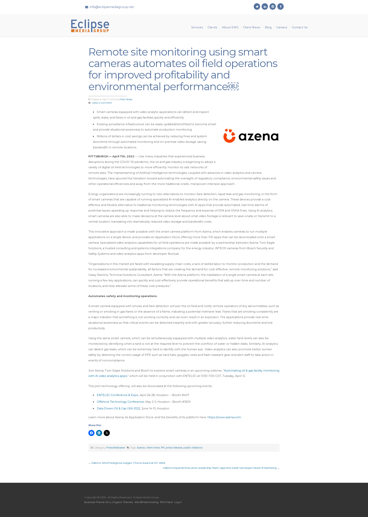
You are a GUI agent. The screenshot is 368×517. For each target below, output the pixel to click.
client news (153, 447)
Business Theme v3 (96, 502)
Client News (251, 27)
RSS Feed (166, 502)
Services (197, 27)
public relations (192, 447)
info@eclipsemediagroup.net (112, 7)
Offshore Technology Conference (120, 401)
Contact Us (299, 27)
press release (174, 447)
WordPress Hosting (146, 502)
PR (162, 447)
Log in (178, 502)
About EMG (230, 27)
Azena (141, 447)
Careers (281, 27)
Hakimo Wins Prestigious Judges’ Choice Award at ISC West (128, 462)
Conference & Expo (124, 395)
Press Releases (115, 447)
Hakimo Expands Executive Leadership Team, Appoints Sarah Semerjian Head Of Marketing (220, 467)
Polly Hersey (126, 99)
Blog (268, 27)
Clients (212, 27)
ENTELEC (103, 395)
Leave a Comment (102, 102)
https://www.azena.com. (224, 417)
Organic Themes (122, 502)
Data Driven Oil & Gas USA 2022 (118, 408)
